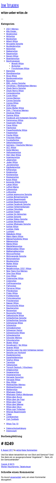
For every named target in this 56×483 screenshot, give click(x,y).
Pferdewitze (12, 291)
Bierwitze (10, 71)
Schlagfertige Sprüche (16, 318)
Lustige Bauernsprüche (16, 202)
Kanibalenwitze (13, 167)
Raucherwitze (12, 308)
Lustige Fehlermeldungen (17, 207)
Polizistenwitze (13, 298)
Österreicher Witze (14, 278)
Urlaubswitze (12, 370)
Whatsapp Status (14, 392)
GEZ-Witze (11, 147)
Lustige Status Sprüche (16, 219)
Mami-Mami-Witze (14, 236)
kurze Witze (11, 179)
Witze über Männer (14, 404)
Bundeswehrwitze (14, 78)
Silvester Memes (14, 337)
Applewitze (11, 39)
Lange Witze (12, 184)
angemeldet (15, 477)
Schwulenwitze (13, 335)
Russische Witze (14, 313)
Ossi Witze (11, 276)
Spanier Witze (12, 347)
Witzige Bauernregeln (16, 412)
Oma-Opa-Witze (13, 273)
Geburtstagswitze (14, 142)
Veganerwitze (12, 372)
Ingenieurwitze (13, 157)
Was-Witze (11, 382)
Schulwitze (11, 325)
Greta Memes (12, 150)
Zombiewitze (12, 417)
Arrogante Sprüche (14, 44)
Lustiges (10, 231)
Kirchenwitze (12, 174)
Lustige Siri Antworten (16, 214)
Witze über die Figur (15, 399)
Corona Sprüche (13, 100)
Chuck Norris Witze (15, 90)
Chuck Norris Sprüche (16, 88)
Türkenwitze (11, 365)
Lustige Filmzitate (14, 209)
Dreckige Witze (13, 113)
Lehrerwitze (11, 189)
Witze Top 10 (12, 424)
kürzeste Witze (13, 182)
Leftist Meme (12, 187)
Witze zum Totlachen (15, 409)
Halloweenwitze (13, 152)
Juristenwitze (12, 165)
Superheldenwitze (14, 357)
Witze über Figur (13, 402)
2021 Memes (12, 29)
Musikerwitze (12, 261)
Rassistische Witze (15, 305)
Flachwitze (11, 128)
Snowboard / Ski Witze (16, 345)
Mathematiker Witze (15, 249)
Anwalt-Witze (17, 63)
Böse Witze (11, 76)
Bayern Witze (12, 56)
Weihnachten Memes (15, 384)
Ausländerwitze (13, 46)
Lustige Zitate (12, 229)
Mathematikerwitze (15, 251)
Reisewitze (11, 310)
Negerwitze (11, 266)
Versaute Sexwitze (15, 377)
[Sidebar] (2, 19)
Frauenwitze (11, 132)
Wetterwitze (11, 389)
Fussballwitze (12, 140)
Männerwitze (12, 241)
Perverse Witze (13, 288)
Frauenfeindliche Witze (16, 130)
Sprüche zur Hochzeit (16, 352)
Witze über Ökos (13, 407)
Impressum (11, 431)
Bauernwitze (12, 53)
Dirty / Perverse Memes (17, 110)
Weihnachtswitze (14, 387)
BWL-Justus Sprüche (16, 83)
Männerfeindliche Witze (17, 239)
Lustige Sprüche (13, 216)
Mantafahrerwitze (14, 246)
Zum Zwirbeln (12, 419)
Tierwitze (10, 362)
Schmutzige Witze (14, 323)
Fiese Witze (11, 125)
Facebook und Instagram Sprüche (21, 118)
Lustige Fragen (13, 211)
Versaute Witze (13, 379)
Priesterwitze (12, 300)
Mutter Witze (12, 263)
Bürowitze (10, 81)
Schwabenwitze (13, 328)
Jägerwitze (11, 160)
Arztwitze (15, 66)
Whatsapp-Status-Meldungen (19, 394)
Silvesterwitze (13, 340)
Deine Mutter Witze (15, 108)
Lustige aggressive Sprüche (19, 194)
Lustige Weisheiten (15, 221)
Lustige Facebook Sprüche (18, 204)
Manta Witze (12, 244)
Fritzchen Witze (13, 137)
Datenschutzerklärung (16, 428)
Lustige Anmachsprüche (17, 197)
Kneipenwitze (12, 177)
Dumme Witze (12, 115)
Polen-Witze (12, 293)
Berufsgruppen (13, 61)
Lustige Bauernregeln (16, 199)
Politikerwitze (12, 295)
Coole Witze (11, 95)
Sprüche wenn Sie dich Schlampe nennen (24, 350)
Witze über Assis (14, 397)
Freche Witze (12, 135)
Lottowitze (11, 192)
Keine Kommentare (29, 450)
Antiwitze (10, 36)
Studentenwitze (13, 355)
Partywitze (11, 286)
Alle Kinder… (11, 31)
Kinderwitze (11, 172)
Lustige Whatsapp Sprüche (18, 224)
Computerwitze (13, 93)
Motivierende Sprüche (16, 256)
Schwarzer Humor (14, 330)
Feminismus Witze (14, 120)
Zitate (9, 414)
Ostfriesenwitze (13, 283)
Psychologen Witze (20, 68)
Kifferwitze (11, 169)
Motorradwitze (13, 258)
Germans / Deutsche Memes (19, 145)
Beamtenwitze (12, 58)
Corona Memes (13, 98)
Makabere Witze (13, 234)
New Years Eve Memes (16, 271)
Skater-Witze (12, 342)
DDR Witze (11, 105)
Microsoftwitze (13, 253)
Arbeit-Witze (12, 41)
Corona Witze (12, 103)
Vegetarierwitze (13, 375)
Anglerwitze (11, 34)
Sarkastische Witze (15, 315)
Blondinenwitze (13, 73)
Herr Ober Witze (13, 155)
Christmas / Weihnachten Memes (21, 86)
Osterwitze (11, 281)
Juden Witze (12, 162)
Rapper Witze (12, 303)
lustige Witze (12, 226)
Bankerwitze (12, 51)
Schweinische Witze (15, 333)
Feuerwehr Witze (14, 123)
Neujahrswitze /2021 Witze (18, 268)
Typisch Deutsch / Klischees (19, 367)
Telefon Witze (12, 360)
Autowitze (10, 48)
